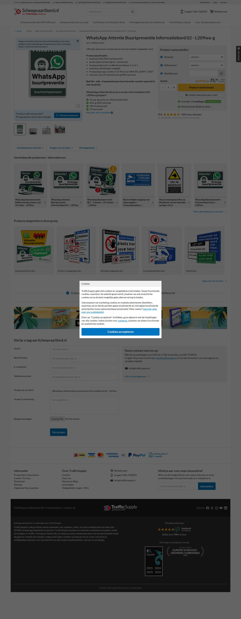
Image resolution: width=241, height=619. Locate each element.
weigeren (122, 320)
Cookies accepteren (121, 331)
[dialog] (120, 309)
